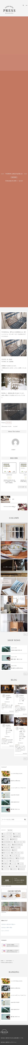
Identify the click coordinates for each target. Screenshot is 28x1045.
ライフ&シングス (21, 866)
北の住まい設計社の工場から (8, 924)
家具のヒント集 (6, 844)
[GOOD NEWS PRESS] (9, 9)
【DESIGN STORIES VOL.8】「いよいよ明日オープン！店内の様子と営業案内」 (9, 481)
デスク (5, 866)
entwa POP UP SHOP (15, 794)
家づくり (5, 839)
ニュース (13, 863)
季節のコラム (20, 858)
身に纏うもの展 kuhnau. (17, 668)
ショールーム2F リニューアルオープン (18, 787)
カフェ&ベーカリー (19, 841)
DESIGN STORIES (17, 844)
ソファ (12, 866)
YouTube (21, 869)
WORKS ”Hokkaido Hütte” (9, 697)
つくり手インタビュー (17, 852)
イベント (17, 833)
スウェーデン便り (15, 855)
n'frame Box (6, 847)
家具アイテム (6, 852)
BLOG (9, 477)
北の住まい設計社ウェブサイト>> (8, 1042)
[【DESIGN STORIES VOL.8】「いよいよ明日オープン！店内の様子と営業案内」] (9, 468)
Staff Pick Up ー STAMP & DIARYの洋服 (14, 531)
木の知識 (5, 863)
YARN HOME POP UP (16, 650)
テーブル (5, 855)
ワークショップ (14, 860)
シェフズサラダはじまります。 (17, 773)
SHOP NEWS (14, 177)
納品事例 (17, 836)
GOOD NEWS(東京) (7, 841)
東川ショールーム (7, 836)
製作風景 (14, 839)
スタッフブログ (7, 833)
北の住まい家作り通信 (6, 927)
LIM (14, 850)
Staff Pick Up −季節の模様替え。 (14, 586)
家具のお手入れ (6, 850)
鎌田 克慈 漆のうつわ (16, 659)
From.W (14, 869)
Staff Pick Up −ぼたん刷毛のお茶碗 (14, 549)
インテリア (6, 869)
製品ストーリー (16, 847)
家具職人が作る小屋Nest (8, 858)
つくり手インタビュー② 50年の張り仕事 (14, 604)
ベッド (21, 863)
